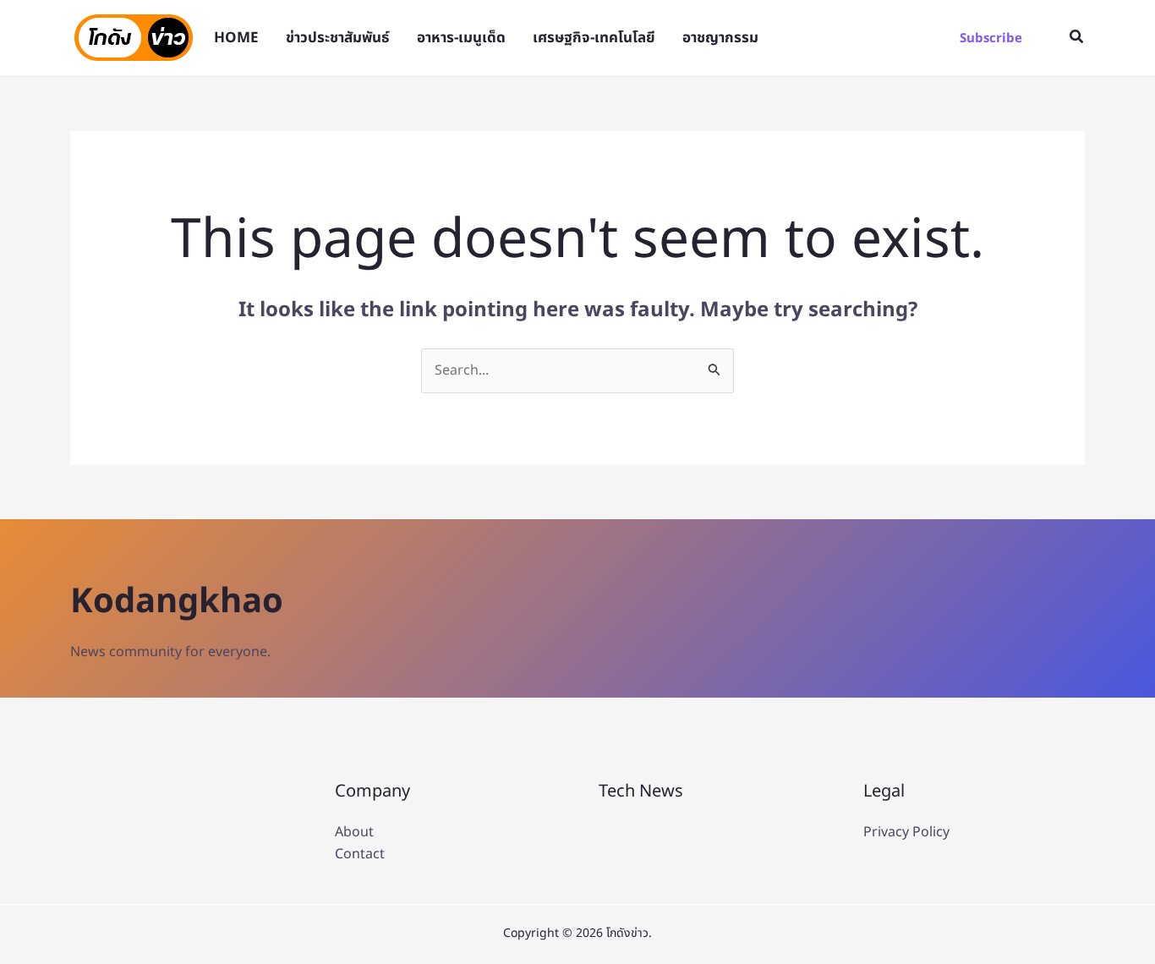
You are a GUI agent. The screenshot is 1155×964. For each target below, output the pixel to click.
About (354, 832)
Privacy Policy (906, 832)
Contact (360, 854)
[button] (991, 38)
